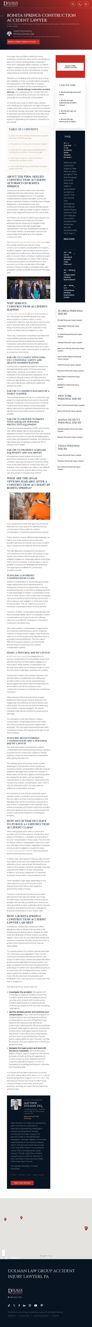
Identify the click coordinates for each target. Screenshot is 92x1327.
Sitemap (56, 1316)
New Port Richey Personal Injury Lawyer (70, 349)
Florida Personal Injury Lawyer (69, 320)
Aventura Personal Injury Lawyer (70, 371)
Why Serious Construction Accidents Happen (29, 144)
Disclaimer (12, 1316)
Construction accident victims (20, 851)
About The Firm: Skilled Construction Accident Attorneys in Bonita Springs (28, 137)
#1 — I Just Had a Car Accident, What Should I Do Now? (68, 150)
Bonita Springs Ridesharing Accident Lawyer (68, 102)
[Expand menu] (86, 3)
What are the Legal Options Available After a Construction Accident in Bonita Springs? (28, 151)
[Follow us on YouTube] (35, 1305)
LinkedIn (22, 1175)
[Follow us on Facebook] (19, 1305)
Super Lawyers (38, 1175)
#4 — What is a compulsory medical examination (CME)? (69, 291)
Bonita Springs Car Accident (67, 112)
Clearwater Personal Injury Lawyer (68, 327)
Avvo (29, 1175)
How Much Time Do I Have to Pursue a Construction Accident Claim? (25, 159)
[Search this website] (72, 3)
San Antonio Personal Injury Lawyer (68, 468)
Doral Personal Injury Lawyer (69, 365)
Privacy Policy (25, 1316)
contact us (40, 1075)
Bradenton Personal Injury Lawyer (68, 386)
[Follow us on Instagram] (30, 1305)
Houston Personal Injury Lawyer (70, 461)
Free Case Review (22, 1183)
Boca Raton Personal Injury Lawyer (68, 378)
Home (9, 24)
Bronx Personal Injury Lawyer (69, 411)
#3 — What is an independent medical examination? (69, 275)
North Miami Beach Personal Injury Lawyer (69, 358)
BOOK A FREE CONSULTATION (22, 42)
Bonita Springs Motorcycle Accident (67, 120)
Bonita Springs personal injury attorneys (27, 242)
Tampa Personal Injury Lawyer (69, 343)
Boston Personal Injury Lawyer (70, 437)
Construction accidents (17, 314)
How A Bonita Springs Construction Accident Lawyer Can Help (28, 167)
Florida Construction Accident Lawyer (47, 24)
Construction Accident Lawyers (23, 24)
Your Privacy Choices (41, 1316)
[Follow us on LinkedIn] (24, 1305)
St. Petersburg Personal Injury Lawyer (69, 335)
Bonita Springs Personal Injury (70, 93)
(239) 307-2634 (38, 1078)
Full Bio (13, 1175)
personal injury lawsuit (18, 656)
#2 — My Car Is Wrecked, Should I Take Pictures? (68, 258)
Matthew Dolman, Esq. (23, 34)
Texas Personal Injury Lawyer (69, 455)
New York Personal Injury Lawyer (71, 405)
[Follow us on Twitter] (14, 1305)
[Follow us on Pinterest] (41, 1305)
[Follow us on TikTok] (9, 1305)
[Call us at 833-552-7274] (79, 3)
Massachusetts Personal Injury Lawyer (70, 430)
